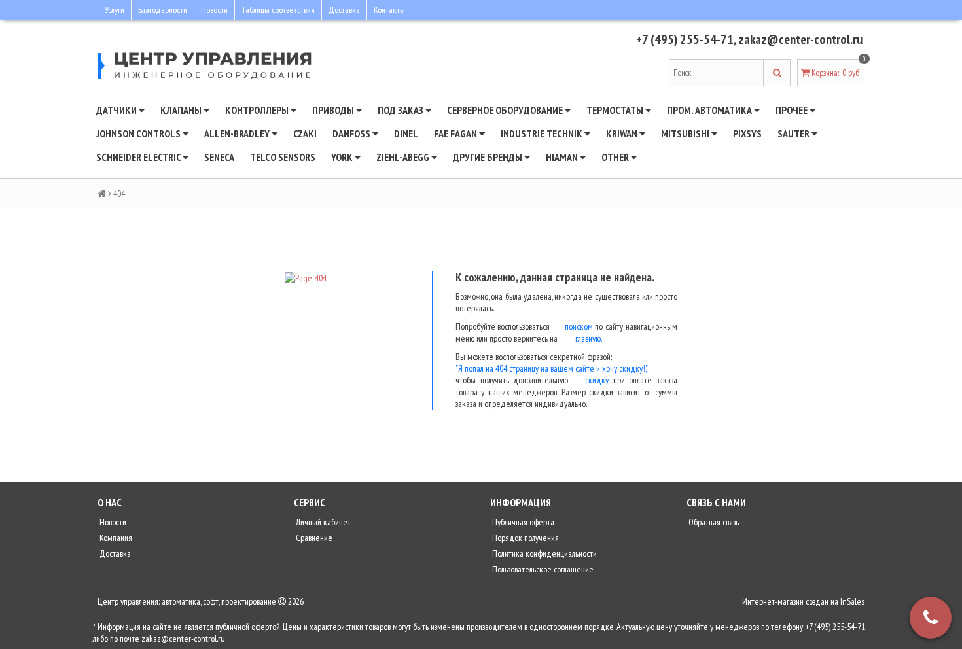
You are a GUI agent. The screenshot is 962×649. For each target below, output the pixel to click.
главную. (588, 338)
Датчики (117, 109)
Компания (115, 538)
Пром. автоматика (710, 109)
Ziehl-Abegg (403, 157)
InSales (852, 601)
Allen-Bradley (238, 133)
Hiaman (563, 157)
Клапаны (182, 109)
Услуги (114, 10)
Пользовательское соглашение (542, 569)
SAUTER (794, 133)
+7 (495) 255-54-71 (685, 39)
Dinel (406, 133)
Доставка (344, 10)
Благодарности (162, 10)
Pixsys (747, 133)
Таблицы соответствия (278, 10)
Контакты (389, 10)
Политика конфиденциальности (543, 553)
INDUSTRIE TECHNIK (542, 133)
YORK (343, 157)
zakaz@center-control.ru (800, 39)
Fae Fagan (456, 133)
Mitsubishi (686, 133)
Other (616, 157)
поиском (579, 326)
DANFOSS (352, 133)
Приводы (334, 109)
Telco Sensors (282, 157)
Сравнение (313, 538)
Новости (214, 10)
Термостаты (615, 109)
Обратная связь (712, 522)
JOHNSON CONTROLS (139, 133)
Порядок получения (524, 538)
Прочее (792, 109)
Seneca (219, 157)
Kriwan (622, 133)
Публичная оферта (522, 522)
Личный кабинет (322, 522)
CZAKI (305, 133)
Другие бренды (488, 157)
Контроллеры (258, 109)
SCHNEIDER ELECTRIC (139, 157)
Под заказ (401, 109)
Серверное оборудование (506, 109)
